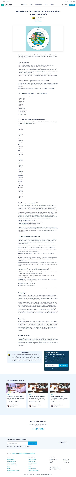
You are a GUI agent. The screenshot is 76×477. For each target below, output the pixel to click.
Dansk (8, 394)
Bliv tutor (65, 4)
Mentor (9, 468)
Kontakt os (71, 4)
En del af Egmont (32, 459)
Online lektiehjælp (11, 463)
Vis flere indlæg (38, 21)
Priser (46, 4)
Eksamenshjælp (10, 459)
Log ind (7, 1)
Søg (4, 1)
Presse (30, 464)
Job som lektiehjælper (33, 463)
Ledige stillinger (32, 461)
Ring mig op (63, 365)
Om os (52, 4)
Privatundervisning (11, 461)
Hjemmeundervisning (12, 464)
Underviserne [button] (38, 4)
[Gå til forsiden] (6, 4)
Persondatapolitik (32, 468)
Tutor (8, 466)
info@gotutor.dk (57, 368)
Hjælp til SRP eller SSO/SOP (13, 470)
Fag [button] (31, 4)
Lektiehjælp (23, 4)
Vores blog (9, 472)
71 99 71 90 (38, 428)
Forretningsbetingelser (34, 470)
